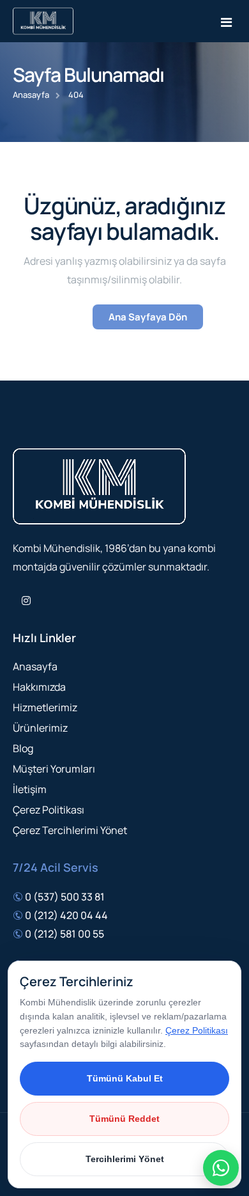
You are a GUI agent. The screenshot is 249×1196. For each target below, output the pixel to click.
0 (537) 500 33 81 (65, 897)
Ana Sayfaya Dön (148, 317)
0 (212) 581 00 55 (64, 934)
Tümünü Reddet (124, 1118)
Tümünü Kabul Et (125, 1078)
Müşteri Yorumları (54, 769)
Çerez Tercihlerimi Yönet (70, 830)
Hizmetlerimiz (45, 707)
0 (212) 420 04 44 (66, 915)
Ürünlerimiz (40, 728)
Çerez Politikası (48, 810)
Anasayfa (31, 94)
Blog (23, 748)
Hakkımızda (39, 687)
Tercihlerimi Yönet (125, 1159)
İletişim (30, 789)
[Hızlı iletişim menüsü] (221, 1168)
